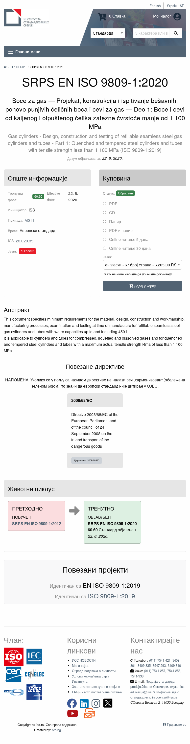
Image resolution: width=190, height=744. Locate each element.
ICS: (11, 240)
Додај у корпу (144, 285)
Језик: (13, 251)
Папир (114, 221)
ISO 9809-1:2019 (111, 595)
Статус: (109, 193)
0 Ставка (116, 16)
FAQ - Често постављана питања (97, 692)
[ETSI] (14, 691)
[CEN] (14, 674)
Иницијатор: (17, 209)
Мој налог (162, 16)
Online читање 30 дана (129, 248)
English (155, 5)
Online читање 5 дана (128, 239)
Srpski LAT (175, 5)
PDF (112, 204)
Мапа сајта (80, 665)
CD (111, 212)
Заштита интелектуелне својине (96, 686)
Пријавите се (176, 724)
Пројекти (18, 67)
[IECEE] (34, 691)
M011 (29, 220)
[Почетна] (5, 67)
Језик (107, 256)
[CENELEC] (34, 674)
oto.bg (56, 729)
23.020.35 (24, 241)
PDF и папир (120, 230)
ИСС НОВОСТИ (83, 660)
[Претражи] (176, 33)
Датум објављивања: (84, 158)
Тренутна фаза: (15, 196)
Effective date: (53, 196)
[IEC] (34, 656)
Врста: (13, 230)
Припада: (15, 220)
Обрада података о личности (94, 670)
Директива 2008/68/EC (86, 460)
